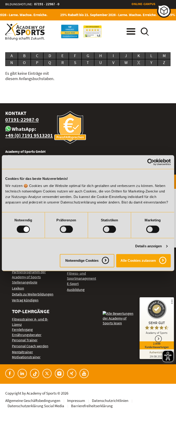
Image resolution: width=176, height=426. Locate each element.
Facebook (9, 373)
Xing (71, 373)
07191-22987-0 (22, 120)
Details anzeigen (148, 246)
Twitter (47, 373)
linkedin (22, 373)
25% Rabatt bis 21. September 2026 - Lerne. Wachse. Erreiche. (106, 14)
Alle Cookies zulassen (138, 261)
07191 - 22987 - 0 (46, 4)
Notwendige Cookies (82, 261)
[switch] (66, 229)
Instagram (59, 373)
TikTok (34, 373)
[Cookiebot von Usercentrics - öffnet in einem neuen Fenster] (151, 162)
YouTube (84, 373)
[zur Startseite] (25, 31)
